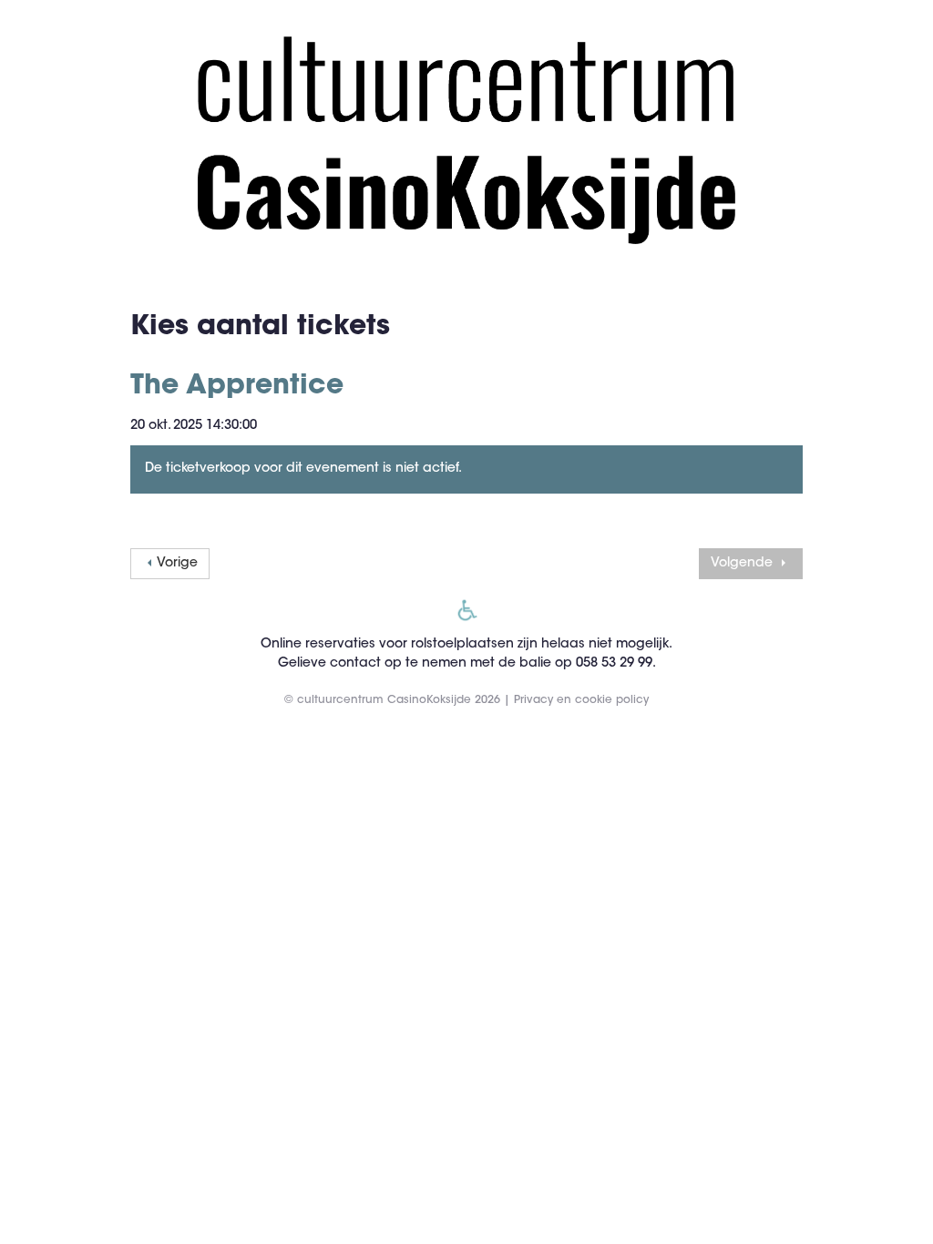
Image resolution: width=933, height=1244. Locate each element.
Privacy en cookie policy (581, 700)
